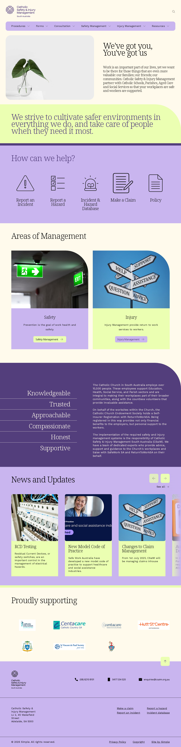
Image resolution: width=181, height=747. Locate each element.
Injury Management (129, 26)
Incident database (158, 712)
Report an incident (128, 712)
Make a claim (125, 708)
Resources (158, 26)
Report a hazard (157, 708)
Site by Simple (160, 741)
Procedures (18, 26)
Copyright (139, 741)
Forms (40, 26)
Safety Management (93, 26)
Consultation (62, 26)
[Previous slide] (153, 478)
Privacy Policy (117, 741)
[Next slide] (165, 478)
